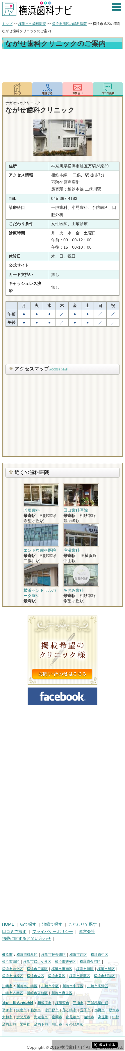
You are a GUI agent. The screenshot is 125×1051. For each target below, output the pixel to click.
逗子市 (85, 1010)
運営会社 (87, 931)
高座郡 (103, 1017)
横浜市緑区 (106, 969)
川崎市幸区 (50, 986)
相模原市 (44, 1003)
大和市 (7, 1017)
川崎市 (7, 986)
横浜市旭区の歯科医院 (69, 24)
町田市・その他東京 (67, 1024)
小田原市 (52, 1010)
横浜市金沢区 (90, 962)
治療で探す (52, 924)
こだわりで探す (82, 924)
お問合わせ (78, 89)
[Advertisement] (62, 67)
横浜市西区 (78, 955)
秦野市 (99, 1010)
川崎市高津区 (97, 986)
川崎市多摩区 (12, 993)
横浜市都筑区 (104, 976)
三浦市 (78, 1003)
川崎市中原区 (73, 986)
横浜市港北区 (12, 969)
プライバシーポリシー (52, 931)
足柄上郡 (9, 1024)
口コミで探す (14, 931)
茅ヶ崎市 (69, 1010)
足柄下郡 (41, 1024)
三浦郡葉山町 (97, 1003)
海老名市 (41, 1017)
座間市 (57, 1017)
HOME (8, 924)
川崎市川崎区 (27, 986)
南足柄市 (73, 1017)
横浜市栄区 (35, 976)
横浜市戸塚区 (37, 969)
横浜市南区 (10, 962)
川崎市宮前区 (37, 993)
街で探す (28, 924)
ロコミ (108, 89)
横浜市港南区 (61, 969)
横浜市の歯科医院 (32, 24)
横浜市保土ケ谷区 (37, 962)
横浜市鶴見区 (27, 955)
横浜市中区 (99, 955)
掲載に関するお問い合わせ (26, 938)
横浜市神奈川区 (53, 955)
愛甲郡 (25, 1024)
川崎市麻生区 (61, 993)
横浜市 (7, 955)
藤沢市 (36, 1010)
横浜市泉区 (56, 976)
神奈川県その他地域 (17, 1003)
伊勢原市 (23, 1017)
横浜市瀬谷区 (12, 976)
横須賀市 (62, 1003)
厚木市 (114, 1010)
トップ (7, 24)
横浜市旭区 (85, 969)
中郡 (115, 1017)
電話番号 (47, 89)
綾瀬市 (89, 1017)
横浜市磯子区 (65, 962)
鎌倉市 (21, 1010)
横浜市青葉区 (79, 976)
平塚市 (7, 1010)
